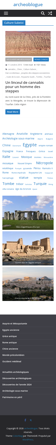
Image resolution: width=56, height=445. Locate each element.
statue (23, 177)
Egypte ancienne (10, 330)
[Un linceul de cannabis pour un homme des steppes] (28, 43)
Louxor (16, 157)
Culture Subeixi (29, 69)
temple (38, 177)
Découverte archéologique (19, 59)
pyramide (27, 168)
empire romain (46, 145)
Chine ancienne (10, 348)
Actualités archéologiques (15, 372)
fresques (31, 151)
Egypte (30, 145)
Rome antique (9, 342)
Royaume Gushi (27, 77)
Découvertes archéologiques (16, 378)
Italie (6, 156)
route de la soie (13, 77)
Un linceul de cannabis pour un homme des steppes (24, 87)
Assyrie (40, 139)
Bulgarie (49, 139)
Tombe (39, 77)
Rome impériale (19, 172)
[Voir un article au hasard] (50, 13)
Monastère (48, 157)
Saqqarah (49, 173)
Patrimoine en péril (12, 397)
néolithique (7, 168)
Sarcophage (8, 178)
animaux (49, 133)
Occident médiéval (11, 361)
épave (34, 189)
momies (37, 157)
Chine (19, 69)
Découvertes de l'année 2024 (17, 384)
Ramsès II (47, 168)
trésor (19, 184)
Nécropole (44, 162)
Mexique (26, 157)
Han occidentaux (12, 73)
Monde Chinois (41, 59)
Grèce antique (9, 336)
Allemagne (8, 133)
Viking (50, 184)
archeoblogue (28, 4)
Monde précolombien (13, 355)
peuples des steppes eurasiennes (35, 73)
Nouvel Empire (25, 163)
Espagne (7, 151)
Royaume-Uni (35, 172)
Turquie (40, 183)
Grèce (42, 151)
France (19, 151)
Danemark (17, 146)
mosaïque (7, 163)
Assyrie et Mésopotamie (14, 323)
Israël (50, 151)
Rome (5, 172)
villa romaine (8, 189)
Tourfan (47, 77)
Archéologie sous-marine (18, 138)
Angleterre (36, 133)
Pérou (37, 168)
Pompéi (18, 168)
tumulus (28, 184)
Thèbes (50, 178)
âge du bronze (23, 188)
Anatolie (22, 133)
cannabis (11, 69)
